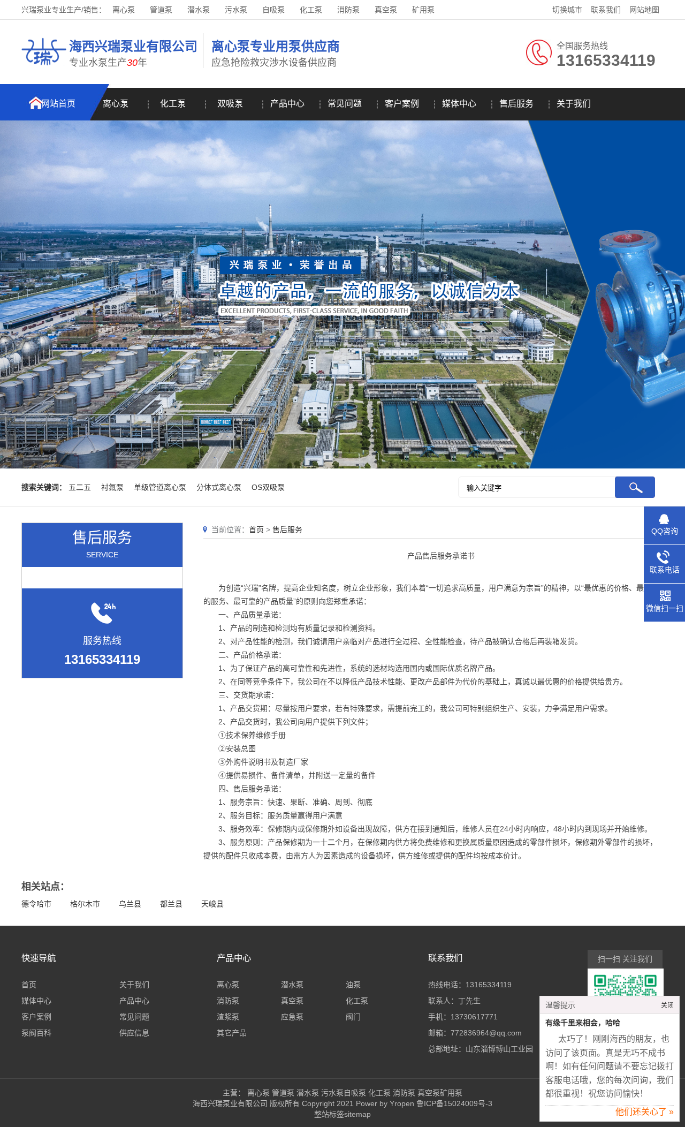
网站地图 (644, 9)
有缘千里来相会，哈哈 (582, 1023)
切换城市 (567, 9)
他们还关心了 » (644, 1111)
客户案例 (402, 103)
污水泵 (236, 9)
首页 (256, 529)
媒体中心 (459, 103)
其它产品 (232, 1032)
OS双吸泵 (268, 487)
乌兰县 (130, 903)
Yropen (402, 1103)
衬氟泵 (112, 487)
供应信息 (134, 1032)
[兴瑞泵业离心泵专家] (43, 67)
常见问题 (345, 103)
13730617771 (474, 1016)
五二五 (79, 487)
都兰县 (171, 903)
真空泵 (386, 9)
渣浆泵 (228, 1016)
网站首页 (58, 103)
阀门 (353, 1016)
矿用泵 (423, 9)
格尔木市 (85, 903)
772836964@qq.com (486, 1032)
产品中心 (287, 103)
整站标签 (329, 1114)
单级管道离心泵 (160, 487)
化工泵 (311, 9)
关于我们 (574, 103)
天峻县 (212, 903)
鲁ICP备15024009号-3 (453, 1103)
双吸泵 (230, 103)
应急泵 (292, 1016)
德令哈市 (36, 903)
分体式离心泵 (218, 487)
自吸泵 (273, 9)
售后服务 (516, 103)
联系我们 (606, 9)
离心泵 (123, 9)
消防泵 (348, 9)
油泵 (353, 984)
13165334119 (489, 984)
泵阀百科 (36, 1032)
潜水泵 (198, 9)
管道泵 (161, 9)
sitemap (357, 1114)
